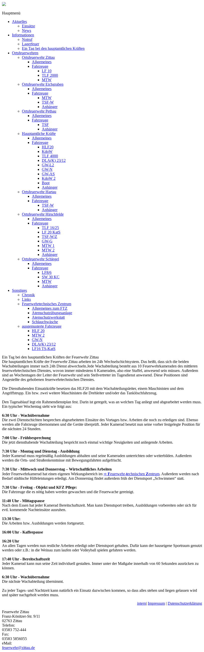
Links (26, 299)
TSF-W (48, 102)
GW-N (47, 169)
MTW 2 (48, 250)
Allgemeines (41, 62)
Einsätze (28, 26)
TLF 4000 (50, 156)
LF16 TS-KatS (43, 349)
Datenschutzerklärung (185, 603)
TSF (45, 124)
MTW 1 (48, 245)
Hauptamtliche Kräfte (39, 133)
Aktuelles (19, 21)
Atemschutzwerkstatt (48, 317)
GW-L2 (48, 165)
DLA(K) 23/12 (54, 160)
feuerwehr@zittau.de (18, 648)
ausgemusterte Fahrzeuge (41, 326)
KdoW (47, 151)
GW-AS (48, 174)
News (26, 30)
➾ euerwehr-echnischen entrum (131, 474)
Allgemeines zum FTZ (49, 308)
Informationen (23, 35)
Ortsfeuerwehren (25, 53)
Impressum (156, 603)
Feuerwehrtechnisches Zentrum (46, 304)
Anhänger (49, 107)
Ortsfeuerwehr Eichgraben (42, 84)
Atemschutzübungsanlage (52, 313)
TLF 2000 (50, 75)
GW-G (47, 241)
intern (141, 603)
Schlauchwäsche (45, 322)
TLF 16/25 (50, 228)
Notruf (27, 39)
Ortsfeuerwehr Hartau (39, 192)
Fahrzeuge (40, 66)
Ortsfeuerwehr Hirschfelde (43, 214)
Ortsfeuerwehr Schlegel (40, 259)
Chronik (28, 295)
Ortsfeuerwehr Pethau (39, 111)
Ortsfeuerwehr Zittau (38, 57)
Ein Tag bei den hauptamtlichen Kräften (53, 48)
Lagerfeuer (30, 44)
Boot (46, 183)
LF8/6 (46, 272)
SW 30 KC (50, 277)
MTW (46, 80)
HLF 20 (38, 331)
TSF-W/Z (49, 237)
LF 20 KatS (51, 232)
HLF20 (47, 147)
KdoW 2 (48, 178)
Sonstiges (19, 290)
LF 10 (46, 71)
